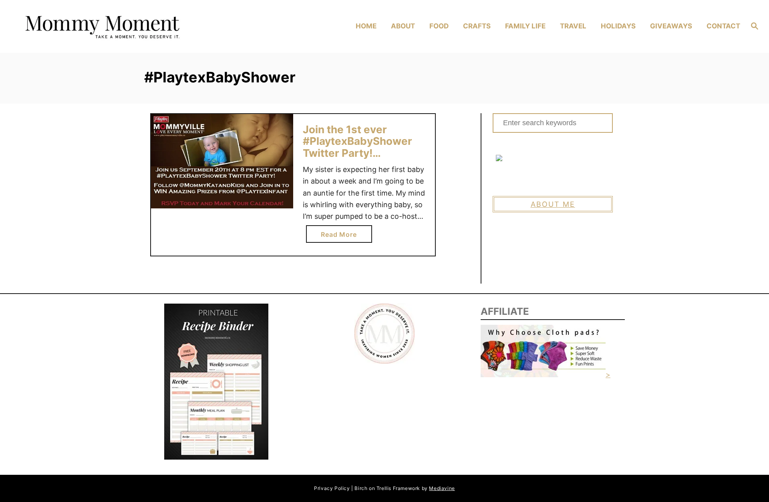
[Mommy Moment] (108, 27)
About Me (553, 204)
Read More (341, 236)
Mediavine (442, 488)
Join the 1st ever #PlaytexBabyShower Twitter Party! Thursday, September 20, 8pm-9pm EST (358, 153)
